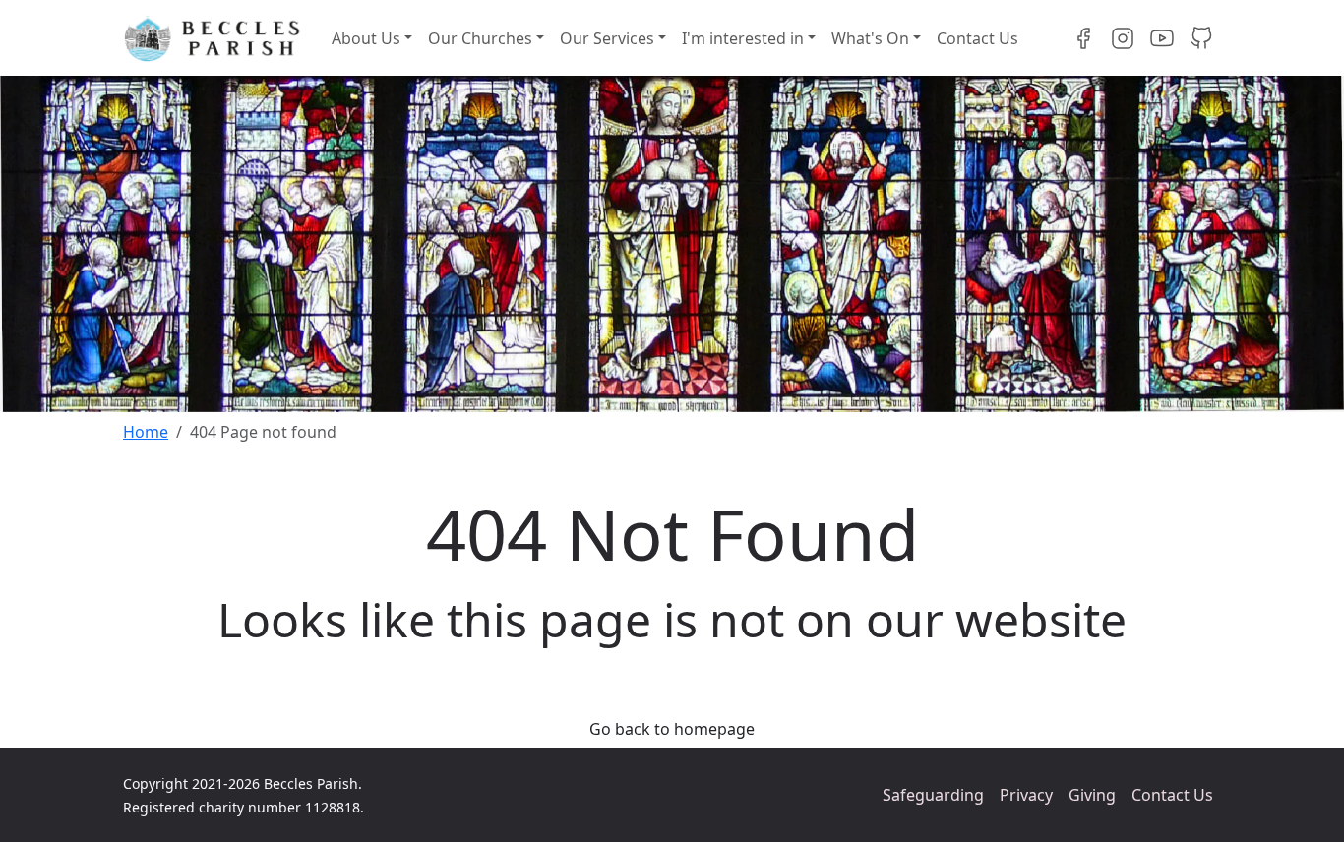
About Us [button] (366, 38)
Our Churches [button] (480, 38)
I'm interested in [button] (743, 38)
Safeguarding (933, 795)
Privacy (1026, 795)
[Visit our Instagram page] (1122, 38)
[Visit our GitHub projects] (1201, 38)
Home (145, 432)
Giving (1092, 795)
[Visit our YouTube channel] (1162, 38)
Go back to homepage (672, 729)
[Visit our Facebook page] (1083, 38)
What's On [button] (870, 38)
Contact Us (977, 38)
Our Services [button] (607, 38)
